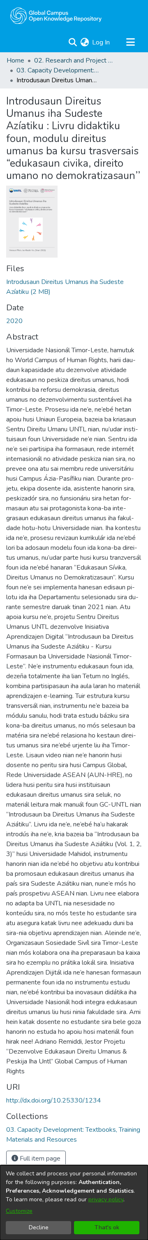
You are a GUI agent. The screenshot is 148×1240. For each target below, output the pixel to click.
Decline (39, 1227)
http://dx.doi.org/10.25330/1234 (53, 1100)
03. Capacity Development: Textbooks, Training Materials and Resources (57, 70)
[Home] (56, 15)
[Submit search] (72, 42)
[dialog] (74, 1202)
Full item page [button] (39, 1158)
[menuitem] (84, 42)
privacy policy (105, 1199)
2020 (14, 321)
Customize (19, 1211)
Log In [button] (101, 42)
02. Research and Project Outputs (75, 60)
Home (15, 60)
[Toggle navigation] (130, 42)
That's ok (107, 1227)
